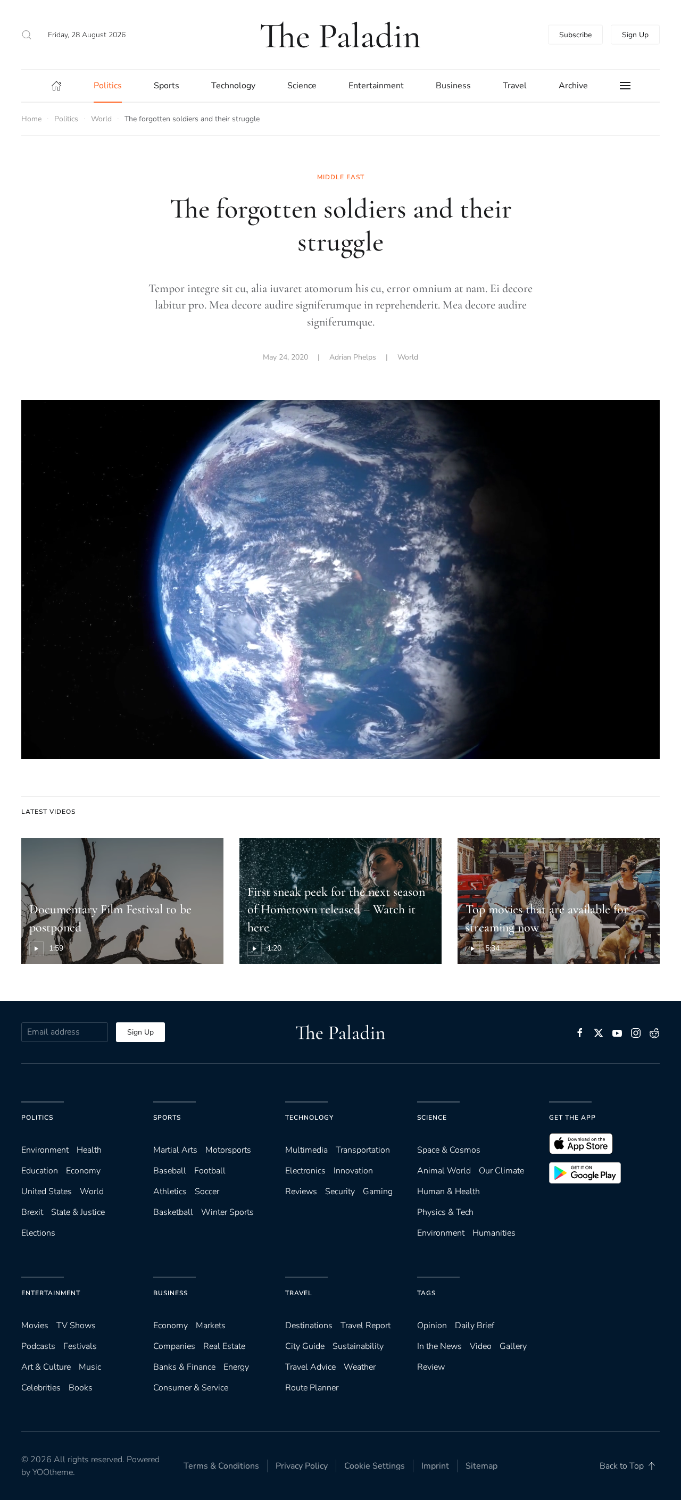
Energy (236, 1367)
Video (481, 1346)
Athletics (170, 1191)
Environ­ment (45, 1150)
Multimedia (306, 1150)
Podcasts (38, 1346)
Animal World (444, 1171)
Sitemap (481, 1466)
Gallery (513, 1346)
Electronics (305, 1171)
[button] (26, 34)
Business (170, 1293)
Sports (167, 1117)
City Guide (305, 1346)
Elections (38, 1233)
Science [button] (302, 85)
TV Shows (76, 1325)
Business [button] (453, 85)
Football (210, 1171)
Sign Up (635, 35)
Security (340, 1191)
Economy (83, 1171)
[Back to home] (340, 34)
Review (431, 1367)
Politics (37, 1117)
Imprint (435, 1466)
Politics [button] (108, 85)
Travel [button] (515, 85)
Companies (174, 1346)
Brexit (32, 1212)
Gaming (378, 1191)
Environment (440, 1233)
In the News (439, 1346)
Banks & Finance (184, 1367)
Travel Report (365, 1325)
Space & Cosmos (448, 1150)
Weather (360, 1367)
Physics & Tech (445, 1212)
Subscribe (575, 35)
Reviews (301, 1191)
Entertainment (50, 1293)
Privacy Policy (302, 1466)
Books (81, 1388)
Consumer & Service (190, 1388)
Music (90, 1367)
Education (39, 1171)
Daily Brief (474, 1325)
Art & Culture (46, 1367)
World (407, 357)
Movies (34, 1325)
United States (46, 1191)
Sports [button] (166, 85)
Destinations (309, 1325)
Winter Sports (227, 1212)
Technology (309, 1117)
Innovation (353, 1171)
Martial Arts (175, 1150)
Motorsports (228, 1150)
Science (432, 1117)
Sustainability (358, 1346)
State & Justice (78, 1212)
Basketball (173, 1212)
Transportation (363, 1150)
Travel (298, 1293)
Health (89, 1150)
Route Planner (311, 1388)
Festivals (80, 1346)
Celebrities (41, 1388)
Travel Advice (310, 1367)
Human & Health (448, 1191)
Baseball (169, 1171)
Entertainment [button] (376, 85)
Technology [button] (233, 85)
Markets (211, 1325)
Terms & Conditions (221, 1466)
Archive (573, 85)
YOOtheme (52, 1472)
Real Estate (224, 1346)
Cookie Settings (374, 1466)
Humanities (494, 1233)
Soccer (207, 1191)
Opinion (432, 1325)
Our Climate (501, 1171)
